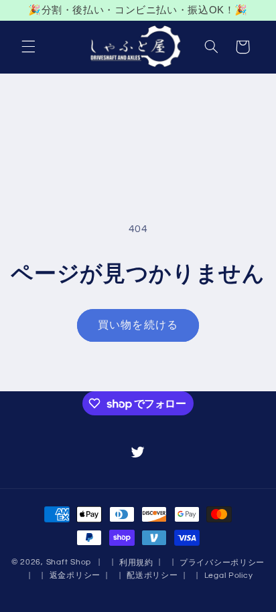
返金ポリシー (75, 575)
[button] (28, 46)
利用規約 (136, 563)
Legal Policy (228, 575)
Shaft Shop (68, 562)
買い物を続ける (138, 325)
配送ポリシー (152, 575)
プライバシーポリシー (222, 563)
